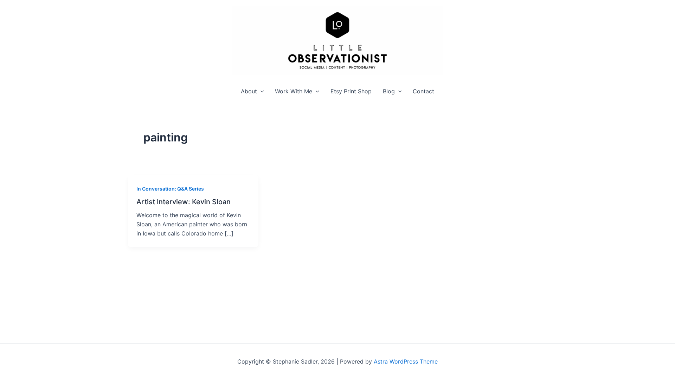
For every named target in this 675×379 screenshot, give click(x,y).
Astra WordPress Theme (406, 361)
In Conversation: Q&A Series (170, 189)
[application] (260, 91)
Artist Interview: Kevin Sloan (183, 202)
